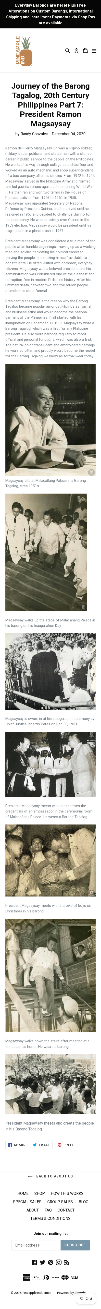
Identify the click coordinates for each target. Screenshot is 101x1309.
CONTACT (66, 1210)
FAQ (48, 1210)
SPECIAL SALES (27, 1202)
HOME (22, 1193)
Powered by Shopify (71, 1293)
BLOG (83, 1202)
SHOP (39, 1193)
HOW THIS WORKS (67, 1193)
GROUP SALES (60, 1202)
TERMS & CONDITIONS (50, 1218)
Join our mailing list (51, 1233)
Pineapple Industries (37, 1293)
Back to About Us (54, 1176)
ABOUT (32, 1210)
